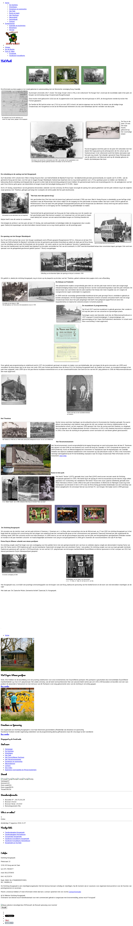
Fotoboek (12, 53)
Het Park (12, 11)
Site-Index (8, 768)
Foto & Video (10, 51)
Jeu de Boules (10, 49)
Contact (12, 21)
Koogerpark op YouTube (13, 843)
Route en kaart (14, 13)
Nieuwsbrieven (10, 763)
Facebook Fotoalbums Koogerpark (17, 838)
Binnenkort (13, 28)
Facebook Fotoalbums (17, 55)
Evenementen (10, 23)
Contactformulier (74, 892)
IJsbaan (7, 47)
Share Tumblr (9, 923)
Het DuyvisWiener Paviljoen (14, 757)
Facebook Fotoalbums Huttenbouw (17, 841)
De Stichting (13, 5)
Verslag (11, 30)
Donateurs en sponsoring (17, 9)
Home (7, 3)
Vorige (7, 635)
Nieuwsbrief (13, 17)
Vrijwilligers (13, 7)
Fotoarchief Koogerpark (13, 836)
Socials (4, 907)
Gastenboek (13, 19)
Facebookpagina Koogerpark (15, 832)
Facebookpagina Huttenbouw (15, 834)
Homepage (9, 749)
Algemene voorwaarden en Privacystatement (20, 770)
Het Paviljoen (14, 15)
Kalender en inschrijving (17, 25)
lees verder (5, 686)
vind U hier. (63, 456)
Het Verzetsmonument (13, 759)
